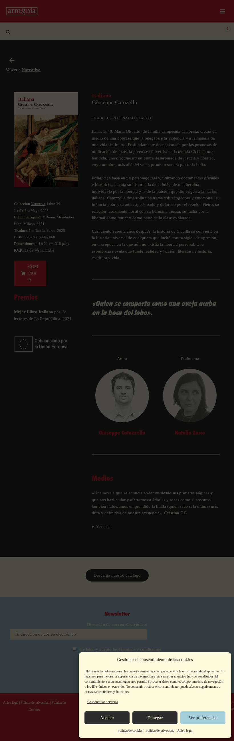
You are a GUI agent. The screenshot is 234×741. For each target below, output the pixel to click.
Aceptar (107, 717)
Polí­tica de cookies (130, 730)
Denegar (155, 717)
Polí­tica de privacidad (160, 730)
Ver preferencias (203, 717)
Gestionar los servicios (102, 702)
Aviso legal (184, 730)
